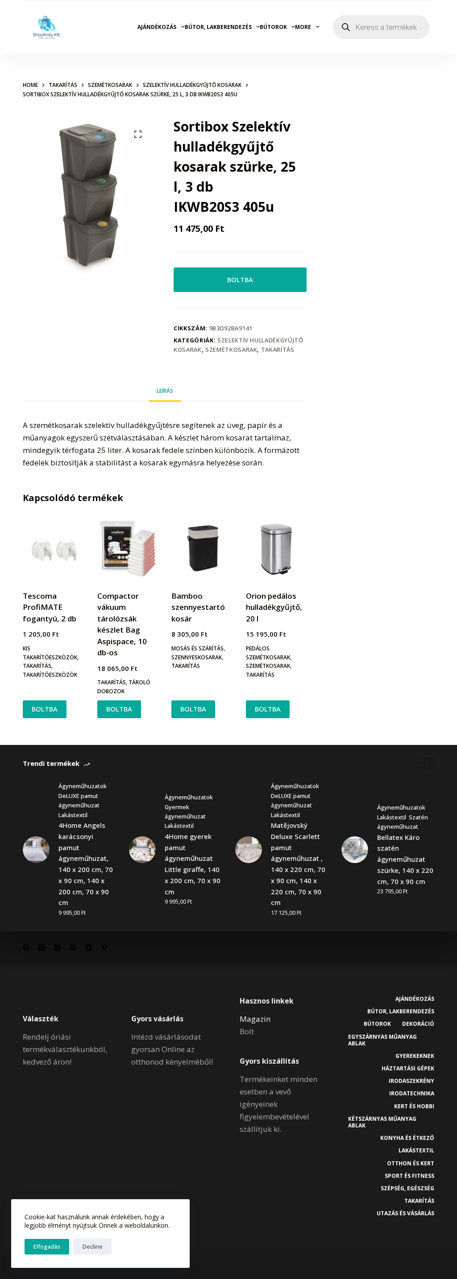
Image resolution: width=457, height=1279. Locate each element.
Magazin (255, 1019)
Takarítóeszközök (50, 675)
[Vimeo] (104, 947)
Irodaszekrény (411, 1081)
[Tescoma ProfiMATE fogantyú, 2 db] (53, 548)
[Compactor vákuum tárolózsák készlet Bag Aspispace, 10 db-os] (127, 548)
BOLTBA (240, 279)
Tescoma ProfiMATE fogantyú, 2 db (49, 607)
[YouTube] (88, 947)
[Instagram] (57, 947)
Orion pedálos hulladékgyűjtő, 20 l (274, 607)
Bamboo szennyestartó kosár (198, 607)
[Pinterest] (73, 947)
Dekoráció (418, 1024)
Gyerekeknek (414, 1056)
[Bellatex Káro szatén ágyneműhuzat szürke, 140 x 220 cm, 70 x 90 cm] (354, 849)
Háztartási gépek (408, 1068)
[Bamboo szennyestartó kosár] (201, 548)
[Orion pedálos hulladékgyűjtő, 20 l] (276, 548)
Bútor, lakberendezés (218, 27)
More (303, 27)
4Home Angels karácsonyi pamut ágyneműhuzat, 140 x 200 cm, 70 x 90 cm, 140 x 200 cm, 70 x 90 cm (85, 864)
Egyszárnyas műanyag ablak (382, 1040)
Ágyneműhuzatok (82, 786)
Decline (93, 1246)
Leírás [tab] (165, 391)
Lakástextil (72, 815)
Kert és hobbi (414, 1106)
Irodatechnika (411, 1093)
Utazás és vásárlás (405, 1213)
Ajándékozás (156, 27)
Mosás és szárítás (197, 648)
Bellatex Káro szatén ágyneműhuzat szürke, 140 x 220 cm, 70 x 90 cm (405, 859)
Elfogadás (46, 1246)
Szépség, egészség (407, 1188)
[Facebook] (26, 947)
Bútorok (273, 27)
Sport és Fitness (409, 1176)
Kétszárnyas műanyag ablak (382, 1122)
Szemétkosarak (231, 349)
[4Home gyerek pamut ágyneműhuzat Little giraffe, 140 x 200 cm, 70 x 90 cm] (142, 849)
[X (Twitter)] (41, 947)
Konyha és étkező (407, 1138)
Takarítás (278, 349)
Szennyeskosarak (196, 657)
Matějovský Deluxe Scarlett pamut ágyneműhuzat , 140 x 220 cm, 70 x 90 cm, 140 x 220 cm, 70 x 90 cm (298, 864)
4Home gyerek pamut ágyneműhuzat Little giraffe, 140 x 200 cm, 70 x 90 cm (192, 864)
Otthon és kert (410, 1163)
